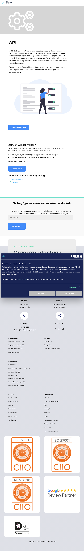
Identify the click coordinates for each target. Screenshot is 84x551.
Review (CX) (11, 364)
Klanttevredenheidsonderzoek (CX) (19, 368)
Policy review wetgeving (51, 431)
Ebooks (10, 405)
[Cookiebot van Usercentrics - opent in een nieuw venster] (73, 256)
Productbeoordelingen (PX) (16, 382)
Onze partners (48, 345)
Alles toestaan (69, 293)
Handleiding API (19, 127)
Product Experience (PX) (15, 349)
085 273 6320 (24, 327)
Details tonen (72, 287)
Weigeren (41, 293)
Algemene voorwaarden (51, 420)
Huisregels (47, 409)
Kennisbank (12, 409)
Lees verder (17, 169)
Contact (46, 416)
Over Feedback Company (51, 401)
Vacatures (47, 412)
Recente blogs (12, 397)
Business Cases (13, 401)
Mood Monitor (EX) (14, 372)
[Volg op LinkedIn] (59, 329)
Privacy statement (49, 424)
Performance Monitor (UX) (16, 386)
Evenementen (12, 412)
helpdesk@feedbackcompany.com (24, 330)
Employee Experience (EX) (16, 345)
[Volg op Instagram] (63, 329)
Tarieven (46, 397)
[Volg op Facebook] (55, 329)
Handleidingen (12, 416)
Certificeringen (12, 420)
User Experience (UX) (14, 352)
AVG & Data (47, 427)
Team (45, 405)
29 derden (23, 279)
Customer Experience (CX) (16, 341)
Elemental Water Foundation (52, 349)
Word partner (48, 341)
